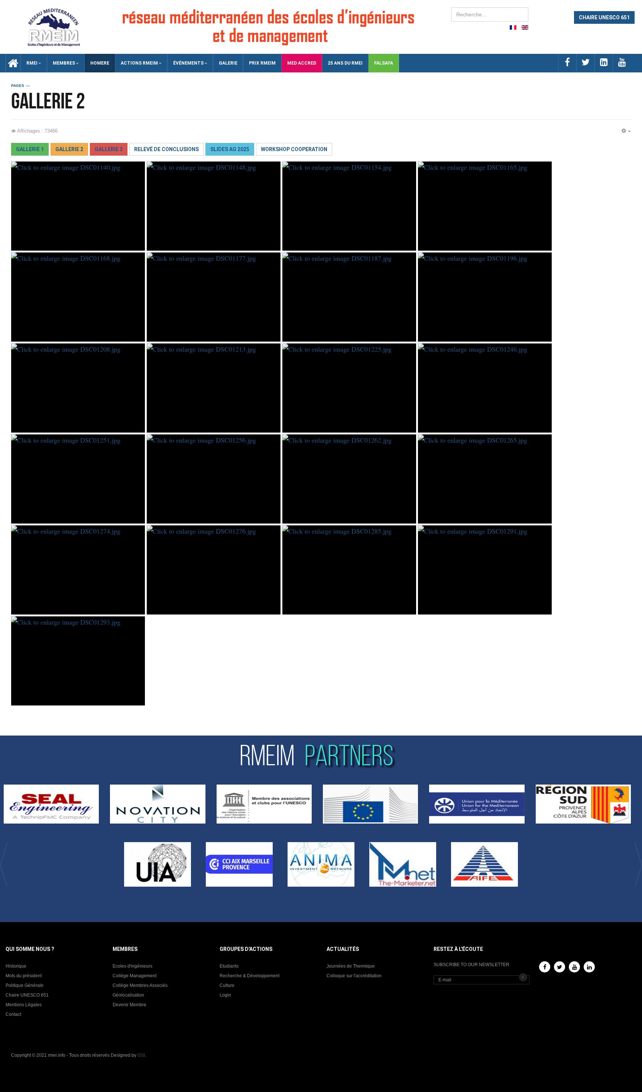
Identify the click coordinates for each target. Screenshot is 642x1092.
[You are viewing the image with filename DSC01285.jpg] (349, 570)
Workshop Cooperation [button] (294, 149)
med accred (301, 63)
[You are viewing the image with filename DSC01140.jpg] (78, 206)
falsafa (383, 63)
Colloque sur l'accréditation (354, 975)
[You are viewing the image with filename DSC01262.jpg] (349, 479)
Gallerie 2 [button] (69, 149)
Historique (16, 966)
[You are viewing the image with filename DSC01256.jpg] (214, 479)
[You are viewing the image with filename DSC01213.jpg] (214, 388)
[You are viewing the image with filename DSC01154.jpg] (349, 206)
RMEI (32, 63)
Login (225, 995)
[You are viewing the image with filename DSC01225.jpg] (349, 388)
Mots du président (24, 975)
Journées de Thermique (351, 966)
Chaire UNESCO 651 (27, 995)
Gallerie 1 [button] (30, 149)
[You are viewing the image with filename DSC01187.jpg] (349, 297)
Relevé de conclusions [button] (166, 149)
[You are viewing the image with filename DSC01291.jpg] (485, 570)
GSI (141, 1055)
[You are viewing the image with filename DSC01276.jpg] (214, 570)
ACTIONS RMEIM (139, 63)
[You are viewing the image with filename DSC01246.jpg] (485, 388)
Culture (227, 985)
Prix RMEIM (262, 63)
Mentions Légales (24, 1004)
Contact (13, 1014)
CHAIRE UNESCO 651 (604, 17)
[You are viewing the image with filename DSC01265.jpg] (485, 479)
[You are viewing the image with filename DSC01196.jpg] (485, 297)
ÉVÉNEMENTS (188, 63)
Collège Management (134, 975)
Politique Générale (24, 985)
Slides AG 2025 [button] (229, 149)
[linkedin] (603, 63)
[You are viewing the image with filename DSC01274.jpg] (78, 570)
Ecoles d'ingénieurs (132, 966)
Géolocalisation (128, 995)
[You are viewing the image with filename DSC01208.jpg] (78, 388)
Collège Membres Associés (140, 985)
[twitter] (585, 63)
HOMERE (99, 63)
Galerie (228, 63)
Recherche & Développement (249, 975)
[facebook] (567, 63)
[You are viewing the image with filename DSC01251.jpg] (78, 479)
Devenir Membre (129, 1004)
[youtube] (622, 63)
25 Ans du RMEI (345, 63)
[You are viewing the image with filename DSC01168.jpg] (78, 297)
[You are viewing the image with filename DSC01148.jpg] (214, 206)
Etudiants (229, 966)
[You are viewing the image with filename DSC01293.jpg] (78, 660)
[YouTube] (574, 966)
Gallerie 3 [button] (109, 149)
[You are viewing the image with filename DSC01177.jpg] (214, 297)
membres (64, 63)
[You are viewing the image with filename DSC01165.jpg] (485, 206)
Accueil (10, 63)
